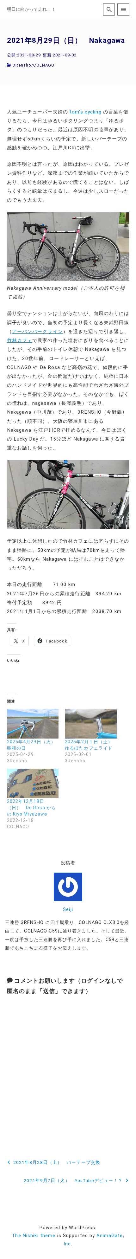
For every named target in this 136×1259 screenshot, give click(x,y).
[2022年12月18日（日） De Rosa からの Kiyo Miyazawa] (33, 783)
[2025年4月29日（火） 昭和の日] (33, 723)
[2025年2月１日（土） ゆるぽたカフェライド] (91, 723)
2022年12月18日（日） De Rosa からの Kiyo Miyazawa (31, 808)
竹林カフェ (20, 340)
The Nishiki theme (33, 1235)
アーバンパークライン (37, 331)
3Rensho (22, 65)
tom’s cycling (86, 112)
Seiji (68, 909)
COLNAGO (43, 65)
